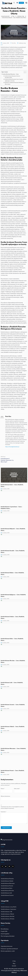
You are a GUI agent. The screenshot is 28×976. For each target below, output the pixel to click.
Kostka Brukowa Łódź (6, 893)
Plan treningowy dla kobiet (7, 936)
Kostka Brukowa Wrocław (7, 890)
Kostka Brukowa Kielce (6, 888)
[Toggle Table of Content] (24, 72)
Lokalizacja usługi (22, 43)
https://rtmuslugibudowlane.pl (12, 446)
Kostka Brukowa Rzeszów (7, 878)
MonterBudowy (4, 929)
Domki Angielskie (5, 933)
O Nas (14, 961)
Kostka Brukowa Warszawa (8, 883)
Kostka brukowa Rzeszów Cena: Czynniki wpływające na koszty (14, 80)
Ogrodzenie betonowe (6, 946)
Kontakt (21, 2)
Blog (14, 963)
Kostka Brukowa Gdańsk (7, 881)
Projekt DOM (4, 931)
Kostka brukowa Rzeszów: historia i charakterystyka (12, 77)
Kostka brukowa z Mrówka (7, 918)
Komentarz (3, 811)
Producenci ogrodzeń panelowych (9, 948)
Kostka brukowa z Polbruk (7, 914)
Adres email (17, 788)
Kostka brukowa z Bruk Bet (7, 916)
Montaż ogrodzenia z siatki (8, 951)
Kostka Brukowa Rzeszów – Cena (11, 74)
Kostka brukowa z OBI (6, 911)
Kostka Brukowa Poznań (7, 885)
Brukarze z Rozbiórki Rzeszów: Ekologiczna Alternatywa (14, 83)
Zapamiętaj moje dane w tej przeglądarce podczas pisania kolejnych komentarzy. (12, 807)
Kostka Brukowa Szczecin (7, 895)
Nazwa (3, 788)
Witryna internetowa (5, 796)
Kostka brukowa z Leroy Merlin (8, 907)
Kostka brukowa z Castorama (8, 909)
